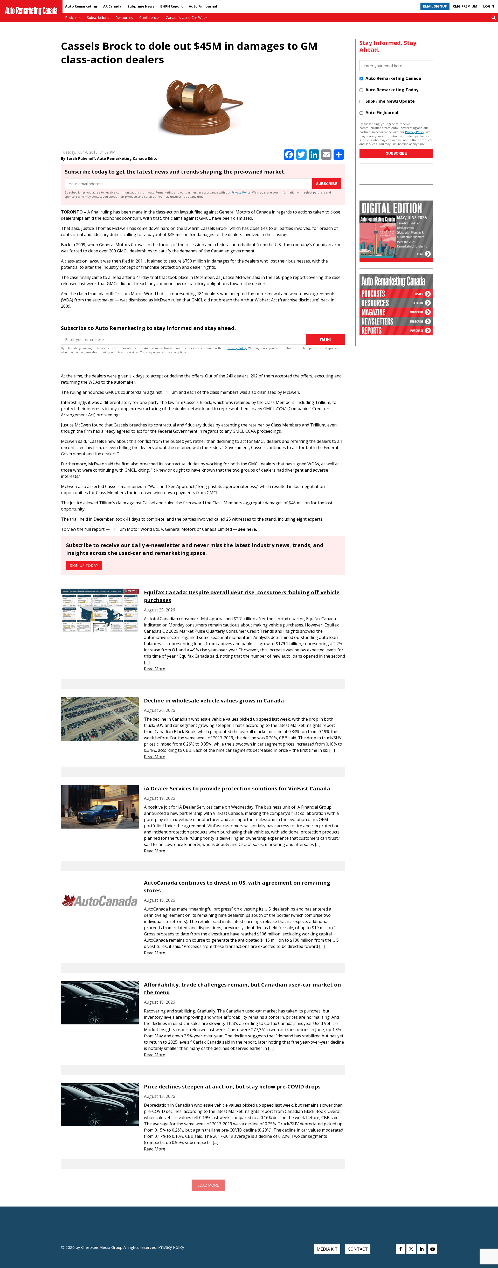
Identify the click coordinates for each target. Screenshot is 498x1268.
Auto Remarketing (81, 6)
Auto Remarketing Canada (393, 78)
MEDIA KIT (327, 1249)
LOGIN (488, 6)
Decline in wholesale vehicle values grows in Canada (214, 700)
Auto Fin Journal (203, 6)
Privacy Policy (241, 192)
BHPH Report (171, 6)
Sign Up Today (84, 565)
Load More (208, 1185)
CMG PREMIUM (465, 6)
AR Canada (112, 6)
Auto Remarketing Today (391, 90)
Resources (124, 17)
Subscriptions (98, 17)
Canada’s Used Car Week (187, 17)
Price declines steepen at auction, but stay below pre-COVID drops (232, 1086)
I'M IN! (325, 339)
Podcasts (73, 17)
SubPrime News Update (390, 101)
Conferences (150, 17)
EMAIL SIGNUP (435, 6)
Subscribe (326, 184)
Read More (154, 669)
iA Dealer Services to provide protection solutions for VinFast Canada (237, 788)
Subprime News (140, 6)
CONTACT (358, 1249)
